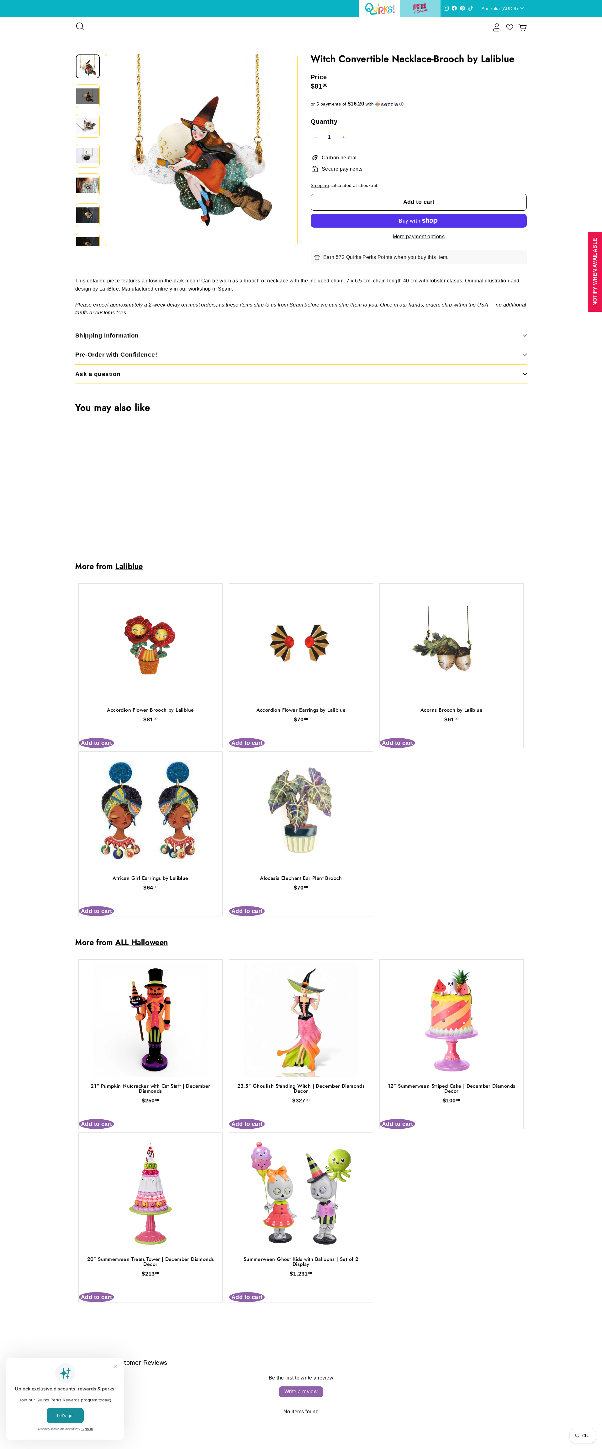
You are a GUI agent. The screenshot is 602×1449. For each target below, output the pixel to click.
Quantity (324, 121)
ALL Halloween (141, 942)
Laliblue (129, 566)
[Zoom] (201, 150)
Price (319, 77)
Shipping (320, 185)
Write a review (301, 1391)
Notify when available (594, 272)
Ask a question (98, 374)
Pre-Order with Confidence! (116, 354)
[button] (419, 104)
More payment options (419, 236)
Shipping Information (107, 335)
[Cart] (522, 27)
